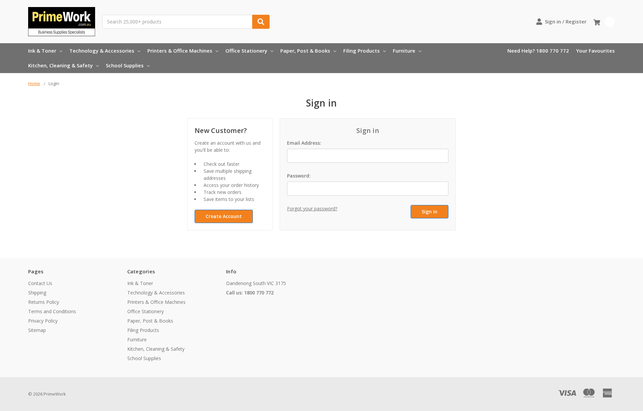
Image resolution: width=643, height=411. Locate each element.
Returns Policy (43, 302)
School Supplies (125, 65)
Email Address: (304, 143)
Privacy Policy (43, 321)
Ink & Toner (42, 50)
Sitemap (37, 330)
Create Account (224, 216)
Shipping (37, 292)
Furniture (404, 50)
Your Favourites (595, 50)
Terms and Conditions (52, 311)
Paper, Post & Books (305, 50)
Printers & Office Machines (179, 50)
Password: (298, 176)
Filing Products (361, 50)
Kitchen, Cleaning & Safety (60, 65)
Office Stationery (246, 50)
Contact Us (40, 283)
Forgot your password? (312, 208)
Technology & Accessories (101, 50)
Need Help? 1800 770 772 (538, 50)
